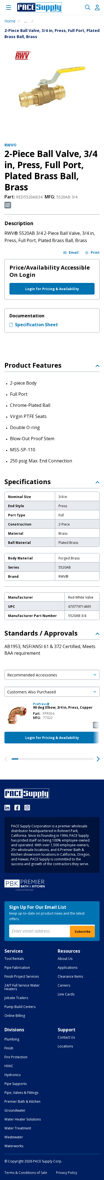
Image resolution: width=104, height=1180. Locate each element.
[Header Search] (87, 7)
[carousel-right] (98, 758)
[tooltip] (25, 21)
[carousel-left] (5, 758)
